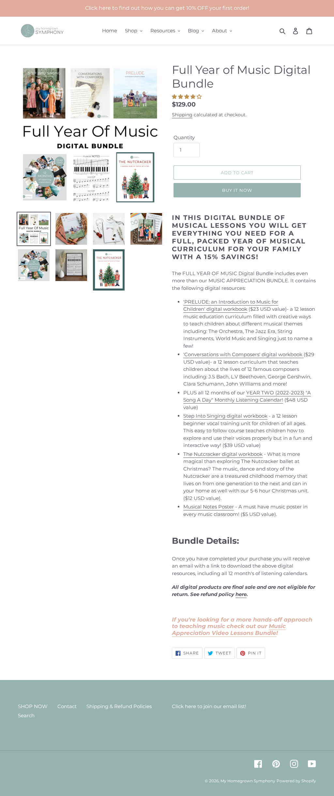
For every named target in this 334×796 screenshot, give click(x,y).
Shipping (182, 115)
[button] (187, 96)
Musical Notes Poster (208, 507)
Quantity (184, 137)
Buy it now (237, 190)
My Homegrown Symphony (247, 780)
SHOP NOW (33, 706)
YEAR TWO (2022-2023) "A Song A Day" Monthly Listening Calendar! (247, 396)
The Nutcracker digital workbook (223, 454)
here (241, 594)
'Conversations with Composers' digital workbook (243, 354)
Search (26, 715)
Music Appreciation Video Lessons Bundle (229, 629)
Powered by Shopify (296, 780)
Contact (67, 706)
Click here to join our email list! (209, 706)
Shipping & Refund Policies (119, 706)
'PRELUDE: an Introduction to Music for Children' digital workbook (230, 305)
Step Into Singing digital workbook (225, 416)
